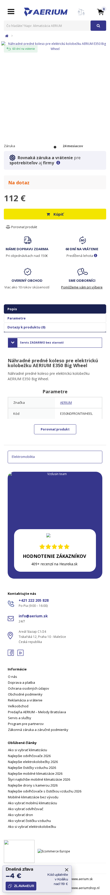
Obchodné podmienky (25, 694)
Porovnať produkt (23, 227)
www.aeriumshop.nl (85, 888)
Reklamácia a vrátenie (25, 700)
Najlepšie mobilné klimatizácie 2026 (35, 773)
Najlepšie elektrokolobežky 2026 (33, 761)
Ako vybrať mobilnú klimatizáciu (32, 803)
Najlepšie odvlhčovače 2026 (29, 755)
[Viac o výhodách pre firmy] (58, 162)
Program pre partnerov (26, 723)
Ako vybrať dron (20, 814)
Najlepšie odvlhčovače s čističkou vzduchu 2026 (44, 791)
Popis (12, 309)
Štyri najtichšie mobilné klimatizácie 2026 (39, 779)
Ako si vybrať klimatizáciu (27, 750)
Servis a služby (19, 718)
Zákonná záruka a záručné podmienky (38, 729)
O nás (12, 676)
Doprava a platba (21, 682)
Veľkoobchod (18, 706)
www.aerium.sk (82, 879)
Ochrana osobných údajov (28, 688)
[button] (100, 11)
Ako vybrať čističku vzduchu (29, 820)
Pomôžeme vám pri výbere (82, 287)
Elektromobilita (23, 456)
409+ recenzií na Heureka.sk (54, 563)
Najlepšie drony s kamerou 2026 (33, 785)
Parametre (16, 318)
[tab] (55, 696)
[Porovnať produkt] (81, 15)
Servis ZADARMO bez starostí (42, 342)
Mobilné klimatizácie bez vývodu (33, 797)
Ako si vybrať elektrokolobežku (32, 826)
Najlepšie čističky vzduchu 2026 (32, 767)
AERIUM (66, 402)
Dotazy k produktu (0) (26, 327)
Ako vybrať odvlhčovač (25, 809)
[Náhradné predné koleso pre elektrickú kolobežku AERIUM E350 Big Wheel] (55, 46)
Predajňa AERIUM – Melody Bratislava (37, 712)
